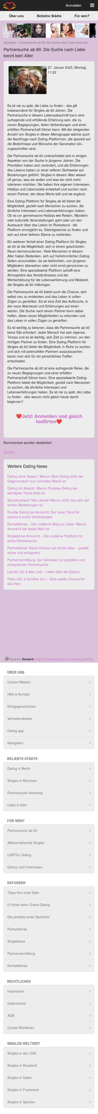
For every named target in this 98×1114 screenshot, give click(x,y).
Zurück (9, 452)
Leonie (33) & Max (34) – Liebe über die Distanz (43, 571)
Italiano (63, 659)
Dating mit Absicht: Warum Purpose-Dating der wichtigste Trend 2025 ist (42, 490)
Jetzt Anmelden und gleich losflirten (52, 418)
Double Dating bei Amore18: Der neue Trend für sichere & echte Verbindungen (43, 514)
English (40, 659)
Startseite (10, 42)
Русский (51, 659)
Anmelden (73, 5)
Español (87, 659)
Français (74, 659)
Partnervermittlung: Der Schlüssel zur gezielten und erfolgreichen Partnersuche (46, 562)
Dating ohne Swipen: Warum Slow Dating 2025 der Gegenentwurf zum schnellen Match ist (45, 478)
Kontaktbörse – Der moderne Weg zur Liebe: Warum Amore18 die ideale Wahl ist (47, 526)
